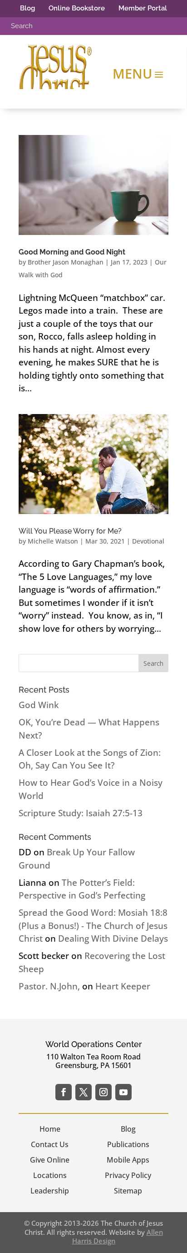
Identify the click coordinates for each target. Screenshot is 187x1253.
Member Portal (142, 8)
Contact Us (50, 1144)
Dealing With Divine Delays (113, 938)
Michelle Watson (53, 541)
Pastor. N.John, (49, 986)
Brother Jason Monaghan (65, 262)
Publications (128, 1144)
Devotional (148, 541)
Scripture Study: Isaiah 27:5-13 (81, 813)
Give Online (49, 1160)
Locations (50, 1175)
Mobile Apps (128, 1160)
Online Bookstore (77, 8)
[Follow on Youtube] (123, 1092)
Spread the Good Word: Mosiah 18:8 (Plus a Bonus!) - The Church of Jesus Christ (93, 925)
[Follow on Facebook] (63, 1092)
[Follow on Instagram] (103, 1092)
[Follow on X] (83, 1092)
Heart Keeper (122, 986)
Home (49, 1129)
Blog (27, 8)
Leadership (49, 1191)
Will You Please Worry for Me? (70, 531)
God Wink (39, 705)
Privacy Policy (128, 1175)
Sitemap (128, 1191)
